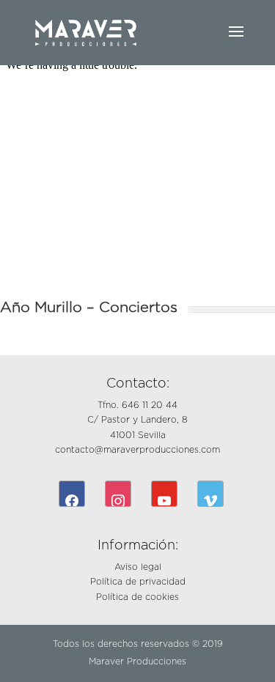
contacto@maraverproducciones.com (137, 449)
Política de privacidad (138, 581)
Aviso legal (137, 567)
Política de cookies (137, 597)
